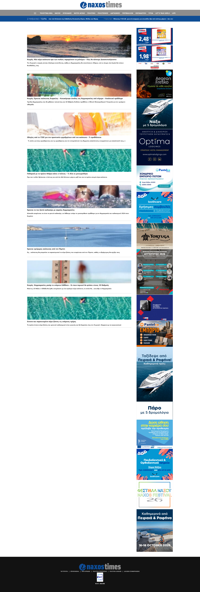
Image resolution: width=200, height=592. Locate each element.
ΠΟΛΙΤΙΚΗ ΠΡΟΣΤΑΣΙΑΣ (100, 571)
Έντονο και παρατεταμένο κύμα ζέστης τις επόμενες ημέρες (51, 321)
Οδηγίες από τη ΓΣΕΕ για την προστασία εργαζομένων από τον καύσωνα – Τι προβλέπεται (64, 137)
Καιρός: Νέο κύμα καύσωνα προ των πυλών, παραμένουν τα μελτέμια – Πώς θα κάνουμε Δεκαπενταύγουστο (71, 59)
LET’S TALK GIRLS (162, 13)
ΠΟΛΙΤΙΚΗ (91, 13)
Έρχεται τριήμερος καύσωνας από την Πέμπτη (46, 249)
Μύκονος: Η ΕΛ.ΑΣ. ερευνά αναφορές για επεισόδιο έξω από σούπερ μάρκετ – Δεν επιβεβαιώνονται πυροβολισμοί (124, 19)
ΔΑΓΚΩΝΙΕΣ (115, 13)
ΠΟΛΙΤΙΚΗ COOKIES (115, 571)
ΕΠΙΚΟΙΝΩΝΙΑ (75, 571)
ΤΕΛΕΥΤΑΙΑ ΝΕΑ (46, 13)
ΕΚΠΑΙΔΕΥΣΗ (141, 13)
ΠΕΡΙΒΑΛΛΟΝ (127, 13)
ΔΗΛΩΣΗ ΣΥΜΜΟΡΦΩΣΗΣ (131, 571)
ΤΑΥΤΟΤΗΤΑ (64, 571)
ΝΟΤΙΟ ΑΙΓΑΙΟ (79, 13)
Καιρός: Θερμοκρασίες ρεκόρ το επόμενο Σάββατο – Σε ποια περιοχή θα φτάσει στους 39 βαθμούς (68, 285)
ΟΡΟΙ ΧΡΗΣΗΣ (86, 571)
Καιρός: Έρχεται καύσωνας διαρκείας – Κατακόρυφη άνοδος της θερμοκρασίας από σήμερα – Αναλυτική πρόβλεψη (75, 98)
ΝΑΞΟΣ (57, 13)
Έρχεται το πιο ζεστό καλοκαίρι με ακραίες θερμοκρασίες (51, 210)
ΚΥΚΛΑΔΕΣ (67, 13)
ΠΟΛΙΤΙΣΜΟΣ (103, 13)
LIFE (174, 13)
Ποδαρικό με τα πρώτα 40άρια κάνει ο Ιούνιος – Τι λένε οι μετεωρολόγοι (57, 174)
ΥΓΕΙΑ (150, 13)
